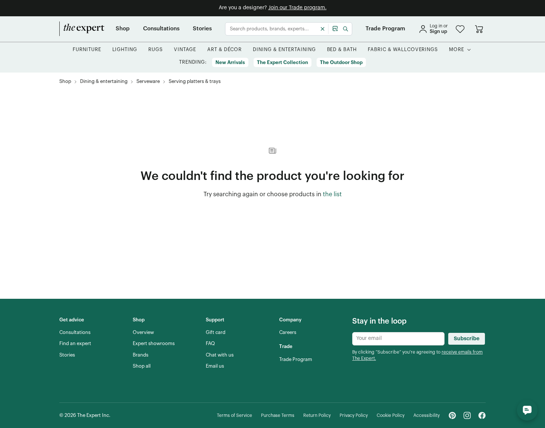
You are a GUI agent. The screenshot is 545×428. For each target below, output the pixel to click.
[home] (82, 28)
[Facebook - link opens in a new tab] (482, 415)
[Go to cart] (479, 29)
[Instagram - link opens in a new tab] (467, 415)
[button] (460, 29)
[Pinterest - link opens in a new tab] (452, 415)
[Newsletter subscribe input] (398, 338)
